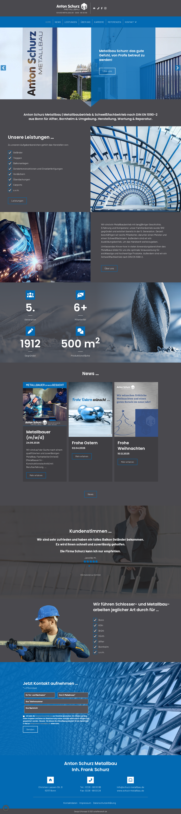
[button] (136, 22)
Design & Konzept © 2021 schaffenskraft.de (90, 811)
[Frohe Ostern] (90, 409)
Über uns (85, 22)
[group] (30, 305)
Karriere (99, 22)
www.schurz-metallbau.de (130, 790)
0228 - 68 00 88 (93, 787)
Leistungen (71, 22)
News (58, 22)
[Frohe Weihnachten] (136, 409)
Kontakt (129, 22)
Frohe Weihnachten (131, 445)
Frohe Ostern (85, 443)
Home (48, 22)
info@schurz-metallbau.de (40, 723)
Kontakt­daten (70, 803)
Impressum (85, 803)
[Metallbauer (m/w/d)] (45, 403)
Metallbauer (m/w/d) (38, 434)
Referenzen (114, 22)
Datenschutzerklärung (43, 716)
